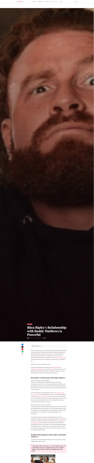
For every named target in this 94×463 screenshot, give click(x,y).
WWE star (52, 369)
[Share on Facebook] (22, 345)
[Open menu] (17, 1)
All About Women (40, 1)
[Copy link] (22, 354)
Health (52, 1)
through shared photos (41, 396)
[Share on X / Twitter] (22, 347)
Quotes (60, 1)
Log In (76, 1)
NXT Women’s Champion (60, 357)
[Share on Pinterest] (22, 349)
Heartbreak (47, 1)
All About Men (34, 1)
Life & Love (55, 1)
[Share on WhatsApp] (22, 352)
